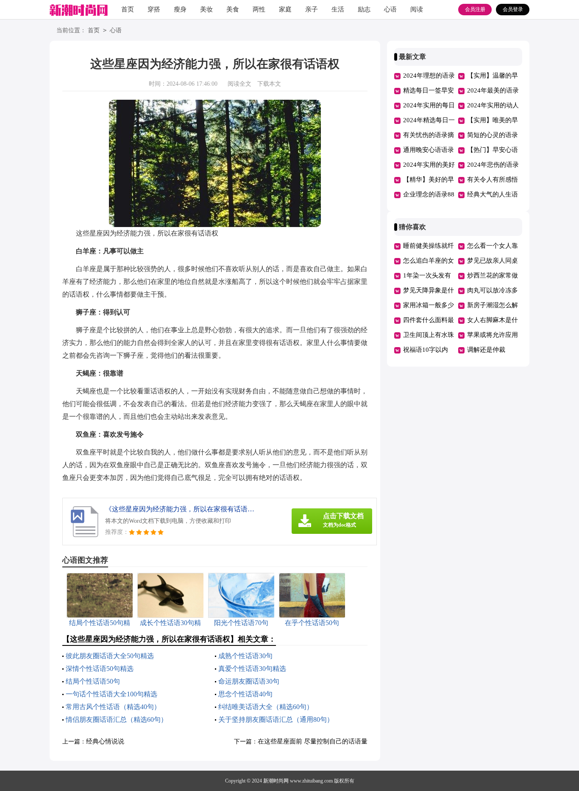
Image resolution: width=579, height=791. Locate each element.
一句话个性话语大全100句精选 (111, 694)
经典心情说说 (105, 741)
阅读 (416, 9)
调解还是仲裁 (486, 349)
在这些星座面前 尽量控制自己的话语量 (312, 741)
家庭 (285, 9)
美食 (232, 9)
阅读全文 (239, 84)
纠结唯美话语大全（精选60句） (265, 706)
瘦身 (180, 9)
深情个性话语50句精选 (100, 668)
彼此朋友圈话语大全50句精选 (110, 655)
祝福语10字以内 (425, 349)
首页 (127, 9)
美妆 (206, 9)
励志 (364, 9)
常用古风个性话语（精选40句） (113, 706)
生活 (337, 9)
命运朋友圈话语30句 (248, 681)
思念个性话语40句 (245, 694)
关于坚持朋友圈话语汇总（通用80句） (276, 719)
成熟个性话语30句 (245, 655)
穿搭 (154, 9)
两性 (259, 9)
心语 (390, 9)
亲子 (311, 9)
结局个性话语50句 (93, 681)
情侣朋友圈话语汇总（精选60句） (116, 719)
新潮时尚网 (276, 781)
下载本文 (269, 84)
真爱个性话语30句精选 (252, 668)
